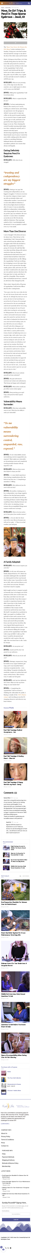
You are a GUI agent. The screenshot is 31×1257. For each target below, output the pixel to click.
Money (4, 1021)
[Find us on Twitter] (8, 1248)
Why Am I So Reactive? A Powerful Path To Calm (18, 854)
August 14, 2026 (5, 1029)
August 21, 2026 (5, 906)
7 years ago (15, 798)
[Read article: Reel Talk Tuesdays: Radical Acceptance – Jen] (15, 719)
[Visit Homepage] (15, 3)
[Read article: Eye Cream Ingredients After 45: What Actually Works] (6, 861)
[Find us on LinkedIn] (5, 1248)
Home (2, 7)
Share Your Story (15, 7)
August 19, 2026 (5, 967)
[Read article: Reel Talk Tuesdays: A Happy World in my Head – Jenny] (15, 771)
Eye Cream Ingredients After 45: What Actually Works (19, 860)
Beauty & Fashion (7, 959)
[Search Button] (29, 3)
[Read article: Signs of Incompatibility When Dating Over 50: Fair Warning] (15, 1043)
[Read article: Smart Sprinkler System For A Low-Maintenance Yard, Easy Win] (15, 920)
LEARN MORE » (5, 1124)
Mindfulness (6, 990)
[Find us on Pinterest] (10, 1248)
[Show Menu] (2, 3)
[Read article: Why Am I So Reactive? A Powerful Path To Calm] (6, 855)
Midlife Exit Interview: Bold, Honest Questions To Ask (18, 867)
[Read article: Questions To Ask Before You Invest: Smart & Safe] (15, 1012)
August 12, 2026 (5, 1059)
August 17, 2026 (5, 998)
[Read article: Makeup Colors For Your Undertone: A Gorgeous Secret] (15, 951)
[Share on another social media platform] (15, 43)
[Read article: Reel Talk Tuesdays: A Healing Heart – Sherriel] (15, 745)
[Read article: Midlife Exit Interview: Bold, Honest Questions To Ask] (6, 867)
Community (7, 7)
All (20, 876)
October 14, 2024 (8, 734)
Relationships (6, 1051)
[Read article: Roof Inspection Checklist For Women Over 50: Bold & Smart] (15, 890)
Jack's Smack (25, 876)
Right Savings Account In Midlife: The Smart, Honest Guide (18, 847)
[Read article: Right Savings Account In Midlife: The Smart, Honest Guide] (6, 847)
